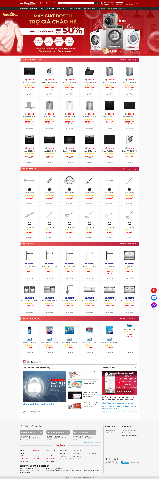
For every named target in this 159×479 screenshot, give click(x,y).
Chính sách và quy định (128, 433)
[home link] (30, 3)
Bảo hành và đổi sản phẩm (129, 430)
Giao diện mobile (134, 462)
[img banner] (79, 33)
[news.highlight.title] (44, 386)
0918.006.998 (50, 458)
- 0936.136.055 (91, 453)
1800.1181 (76, 453)
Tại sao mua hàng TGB (111, 430)
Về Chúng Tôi (108, 433)
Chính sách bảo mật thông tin (38, 404)
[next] (157, 33)
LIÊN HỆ (109, 128)
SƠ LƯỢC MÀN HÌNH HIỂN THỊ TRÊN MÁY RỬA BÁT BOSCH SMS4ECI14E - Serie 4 (119, 407)
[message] (154, 305)
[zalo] (154, 298)
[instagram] (113, 462)
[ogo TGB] (60, 445)
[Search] (97, 3)
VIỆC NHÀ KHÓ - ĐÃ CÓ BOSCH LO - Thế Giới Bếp (117, 403)
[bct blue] (125, 462)
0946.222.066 (77, 450)
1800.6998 (36, 450)
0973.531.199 (50, 461)
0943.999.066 (37, 458)
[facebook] (106, 462)
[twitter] (116, 462)
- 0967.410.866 (50, 450)
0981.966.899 (77, 456)
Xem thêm (38, 362)
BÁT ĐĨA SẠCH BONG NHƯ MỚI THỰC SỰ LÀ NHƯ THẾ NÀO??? (119, 412)
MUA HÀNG (29, 94)
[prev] (1, 33)
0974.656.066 (24, 461)
